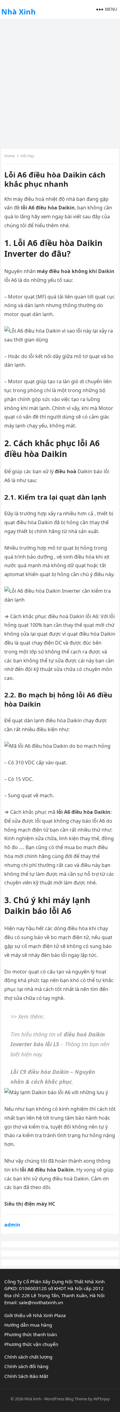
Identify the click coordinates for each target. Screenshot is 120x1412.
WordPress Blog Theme (65, 1399)
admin (12, 1224)
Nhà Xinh (18, 11)
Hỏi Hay (27, 155)
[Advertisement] (60, 83)
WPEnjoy (102, 1399)
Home (9, 155)
